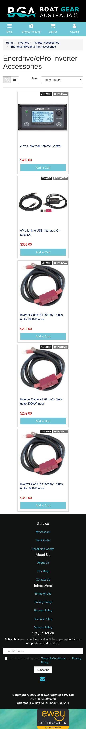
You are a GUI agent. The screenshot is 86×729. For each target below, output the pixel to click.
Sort (34, 78)
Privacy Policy (43, 602)
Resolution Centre (43, 548)
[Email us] (42, 679)
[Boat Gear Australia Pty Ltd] (43, 10)
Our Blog (43, 571)
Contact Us (43, 579)
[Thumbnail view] (7, 79)
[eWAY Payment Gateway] (53, 718)
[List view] (15, 79)
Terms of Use (43, 593)
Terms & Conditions (53, 658)
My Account (43, 531)
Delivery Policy (43, 627)
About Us (43, 562)
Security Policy (43, 619)
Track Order (43, 540)
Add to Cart (43, 167)
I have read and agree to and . (45, 660)
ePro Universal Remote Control (40, 146)
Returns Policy (43, 610)
